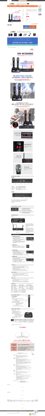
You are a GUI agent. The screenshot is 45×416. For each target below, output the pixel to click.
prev (37, 7)
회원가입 (31, 0)
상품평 (11, 47)
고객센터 (34, 0)
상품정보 (9, 47)
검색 (26, 0)
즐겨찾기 (36, 0)
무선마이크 (15, 7)
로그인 (29, 0)
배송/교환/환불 (14, 47)
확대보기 (20, 22)
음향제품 (9, 7)
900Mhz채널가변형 (20, 7)
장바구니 (33, 0)
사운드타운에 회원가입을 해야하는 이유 (34, 7)
